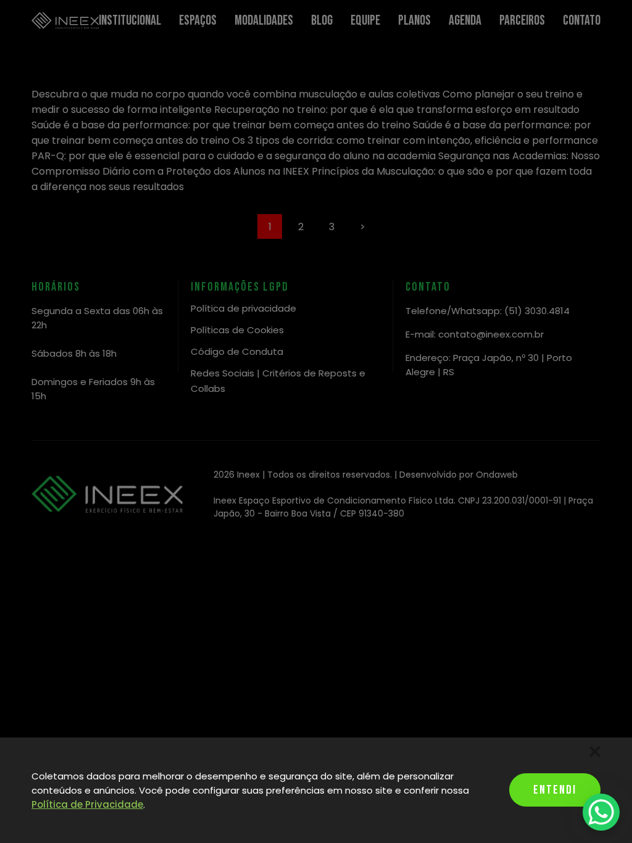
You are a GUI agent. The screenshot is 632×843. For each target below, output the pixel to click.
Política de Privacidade (87, 804)
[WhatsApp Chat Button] (601, 812)
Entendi (554, 790)
